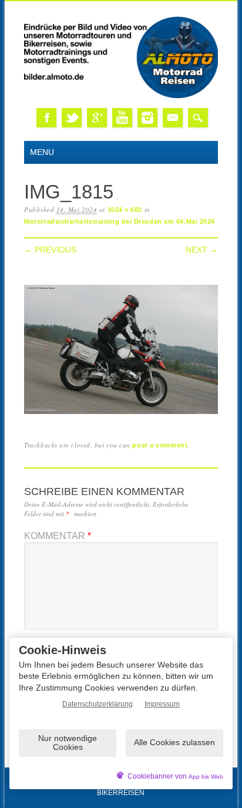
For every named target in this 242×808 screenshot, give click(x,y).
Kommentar (57, 536)
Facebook (46, 117)
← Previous (50, 249)
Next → (202, 249)
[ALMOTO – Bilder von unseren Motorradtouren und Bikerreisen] (121, 96)
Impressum (162, 704)
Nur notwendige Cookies (67, 742)
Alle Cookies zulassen (174, 742)
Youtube (122, 117)
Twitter (72, 117)
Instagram (147, 117)
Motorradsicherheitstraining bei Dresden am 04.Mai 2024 (119, 221)
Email (173, 117)
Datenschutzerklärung (97, 704)
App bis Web (206, 776)
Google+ (97, 117)
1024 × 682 (125, 209)
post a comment (159, 445)
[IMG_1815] (121, 414)
